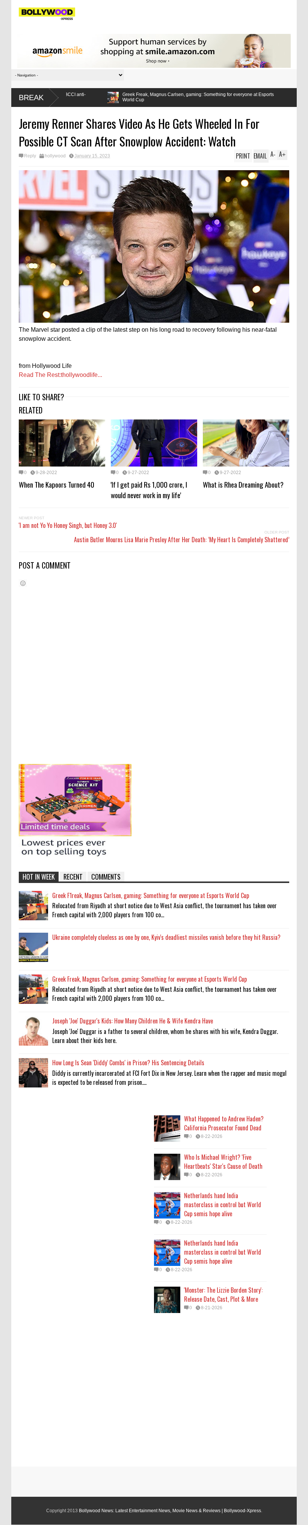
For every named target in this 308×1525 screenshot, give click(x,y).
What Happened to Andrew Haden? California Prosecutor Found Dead (224, 1123)
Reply (30, 156)
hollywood (55, 156)
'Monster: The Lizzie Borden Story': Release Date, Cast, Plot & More (223, 1295)
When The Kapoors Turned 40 (56, 484)
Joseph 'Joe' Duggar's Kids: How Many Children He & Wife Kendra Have (132, 1020)
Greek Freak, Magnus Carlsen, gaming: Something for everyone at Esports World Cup (116, 97)
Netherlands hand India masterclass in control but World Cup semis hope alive (222, 1204)
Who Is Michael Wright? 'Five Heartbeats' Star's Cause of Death (223, 1162)
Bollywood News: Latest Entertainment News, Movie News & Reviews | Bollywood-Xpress (170, 1510)
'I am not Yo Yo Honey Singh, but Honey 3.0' (68, 525)
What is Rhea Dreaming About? (243, 484)
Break (31, 97)
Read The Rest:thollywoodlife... (60, 375)
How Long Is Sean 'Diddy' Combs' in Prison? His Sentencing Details (128, 1062)
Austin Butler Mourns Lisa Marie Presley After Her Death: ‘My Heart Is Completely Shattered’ (181, 539)
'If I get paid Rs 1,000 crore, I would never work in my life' (149, 489)
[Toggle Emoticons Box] (23, 583)
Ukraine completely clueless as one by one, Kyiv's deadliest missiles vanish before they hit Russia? (166, 937)
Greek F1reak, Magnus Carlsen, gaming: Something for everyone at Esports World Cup (150, 895)
